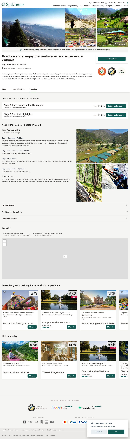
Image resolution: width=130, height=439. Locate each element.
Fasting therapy (98, 6)
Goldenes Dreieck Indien (19, 313)
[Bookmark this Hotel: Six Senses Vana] (43, 342)
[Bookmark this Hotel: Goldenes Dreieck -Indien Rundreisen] (82, 292)
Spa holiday (84, 6)
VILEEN (11, 363)
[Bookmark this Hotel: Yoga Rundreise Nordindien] (125, 10)
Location (33, 89)
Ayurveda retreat (59, 6)
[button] (65, 257)
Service (46, 435)
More (126, 6)
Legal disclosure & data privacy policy (31, 435)
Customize (99, 432)
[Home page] (13, 4)
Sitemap (52, 435)
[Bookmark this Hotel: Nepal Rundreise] (122, 292)
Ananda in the (53, 313)
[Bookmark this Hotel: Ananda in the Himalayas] (43, 292)
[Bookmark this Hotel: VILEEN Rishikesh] (4, 342)
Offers (4, 89)
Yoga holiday (73, 6)
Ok (116, 432)
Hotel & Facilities (18, 89)
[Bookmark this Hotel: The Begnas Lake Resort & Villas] (122, 342)
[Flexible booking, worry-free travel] (109, 49)
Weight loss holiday (113, 6)
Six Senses (52, 364)
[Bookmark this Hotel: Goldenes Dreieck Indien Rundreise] (4, 292)
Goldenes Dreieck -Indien (93, 314)
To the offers (112, 59)
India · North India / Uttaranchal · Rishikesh (17, 68)
